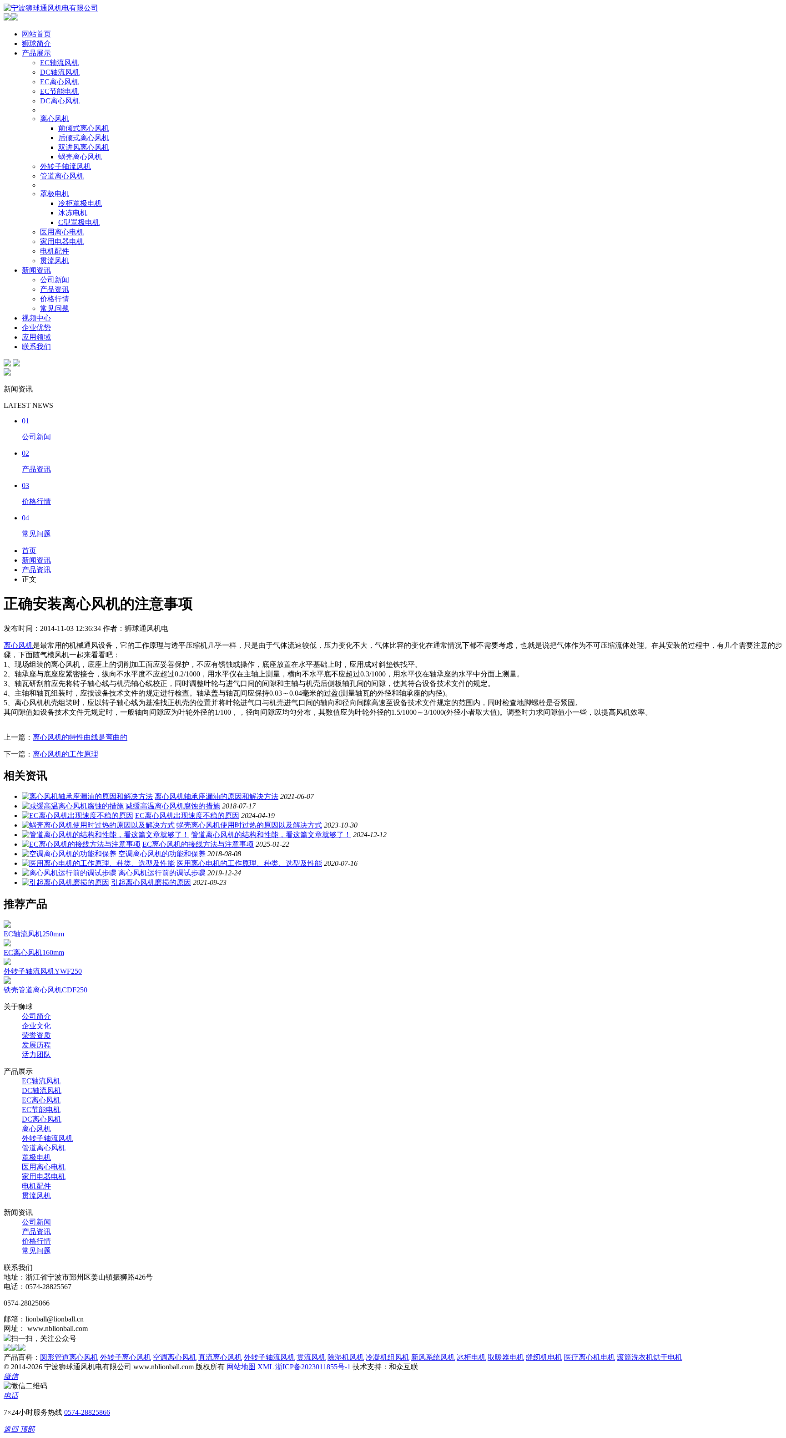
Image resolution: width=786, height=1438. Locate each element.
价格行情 (54, 299)
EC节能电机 (59, 91)
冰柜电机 (471, 1357)
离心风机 (54, 118)
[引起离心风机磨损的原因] (65, 882)
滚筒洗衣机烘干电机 (649, 1357)
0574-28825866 (87, 1412)
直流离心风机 (220, 1357)
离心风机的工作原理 (65, 754)
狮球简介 (36, 43)
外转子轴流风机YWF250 (43, 971)
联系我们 (36, 347)
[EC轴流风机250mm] (7, 925)
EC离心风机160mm (34, 952)
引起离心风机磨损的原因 (151, 882)
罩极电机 (54, 194)
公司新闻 (54, 280)
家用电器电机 (62, 241)
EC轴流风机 (59, 62)
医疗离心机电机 (589, 1357)
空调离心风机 (174, 1357)
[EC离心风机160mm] (7, 944)
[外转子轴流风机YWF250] (7, 962)
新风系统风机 (433, 1357)
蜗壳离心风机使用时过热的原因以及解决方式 (249, 825)
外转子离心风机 (125, 1357)
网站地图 (241, 1367)
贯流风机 (54, 260)
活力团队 (36, 1054)
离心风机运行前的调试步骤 (162, 873)
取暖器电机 (506, 1357)
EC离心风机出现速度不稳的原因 (187, 815)
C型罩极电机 (79, 222)
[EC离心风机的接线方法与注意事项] (81, 844)
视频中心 (36, 318)
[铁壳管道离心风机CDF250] (7, 981)
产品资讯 (54, 289)
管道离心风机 (62, 176)
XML (265, 1367)
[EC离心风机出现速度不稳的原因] (77, 815)
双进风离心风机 (83, 147)
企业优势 (36, 327)
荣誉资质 (36, 1035)
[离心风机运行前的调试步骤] (69, 873)
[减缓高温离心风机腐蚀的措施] (73, 806)
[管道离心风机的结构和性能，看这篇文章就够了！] (105, 834)
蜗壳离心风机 (80, 157)
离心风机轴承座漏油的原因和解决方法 (216, 796)
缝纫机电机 (544, 1357)
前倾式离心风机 (83, 128)
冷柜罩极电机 (80, 203)
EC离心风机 (59, 82)
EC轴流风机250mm (34, 934)
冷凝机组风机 (387, 1357)
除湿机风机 (346, 1357)
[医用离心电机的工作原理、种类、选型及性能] (98, 863)
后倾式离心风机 (83, 138)
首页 (29, 550)
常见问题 (54, 308)
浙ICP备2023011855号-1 (313, 1367)
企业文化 (36, 1026)
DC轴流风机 (60, 72)
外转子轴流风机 (65, 166)
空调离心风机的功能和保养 (162, 854)
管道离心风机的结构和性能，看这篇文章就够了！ (271, 834)
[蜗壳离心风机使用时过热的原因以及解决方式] (98, 825)
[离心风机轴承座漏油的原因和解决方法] (87, 796)
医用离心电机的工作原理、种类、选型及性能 (249, 863)
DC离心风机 (60, 101)
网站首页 (36, 34)
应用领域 (36, 337)
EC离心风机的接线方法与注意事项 (198, 844)
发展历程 (36, 1045)
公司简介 (36, 1016)
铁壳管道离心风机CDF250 (45, 990)
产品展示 (36, 53)
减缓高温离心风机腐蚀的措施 (173, 806)
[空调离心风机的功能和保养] (69, 854)
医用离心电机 (62, 232)
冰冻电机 (72, 213)
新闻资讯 (36, 270)
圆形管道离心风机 (69, 1357)
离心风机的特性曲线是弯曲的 (80, 737)
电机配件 (54, 251)
